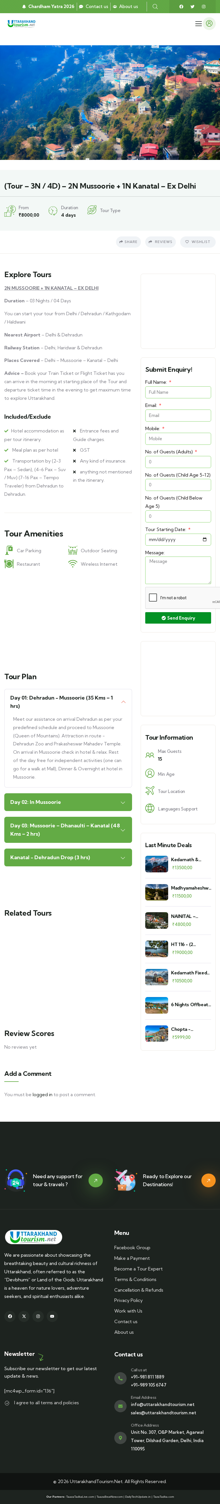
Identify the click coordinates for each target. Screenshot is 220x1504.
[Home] (22, 23)
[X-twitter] (24, 1316)
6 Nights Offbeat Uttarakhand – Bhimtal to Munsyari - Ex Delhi (189, 1005)
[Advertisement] (68, 618)
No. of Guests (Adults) (169, 452)
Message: (155, 552)
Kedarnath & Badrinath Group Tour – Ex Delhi (189, 860)
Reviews (163, 242)
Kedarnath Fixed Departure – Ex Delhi (189, 973)
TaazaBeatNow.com (110, 1496)
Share (131, 242)
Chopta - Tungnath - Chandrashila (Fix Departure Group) (191, 1029)
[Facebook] (181, 7)
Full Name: (156, 382)
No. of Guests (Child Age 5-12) (178, 475)
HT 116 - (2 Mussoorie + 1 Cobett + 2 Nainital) (185, 944)
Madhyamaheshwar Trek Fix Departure (192, 888)
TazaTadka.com (163, 1496)
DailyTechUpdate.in (138, 1496)
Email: (151, 405)
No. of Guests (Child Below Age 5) (173, 502)
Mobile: (153, 428)
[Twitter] (192, 7)
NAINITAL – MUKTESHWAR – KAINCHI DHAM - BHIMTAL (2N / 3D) (191, 916)
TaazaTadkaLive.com (80, 1496)
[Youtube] (52, 1316)
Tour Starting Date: (166, 529)
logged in (42, 1094)
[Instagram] (204, 7)
